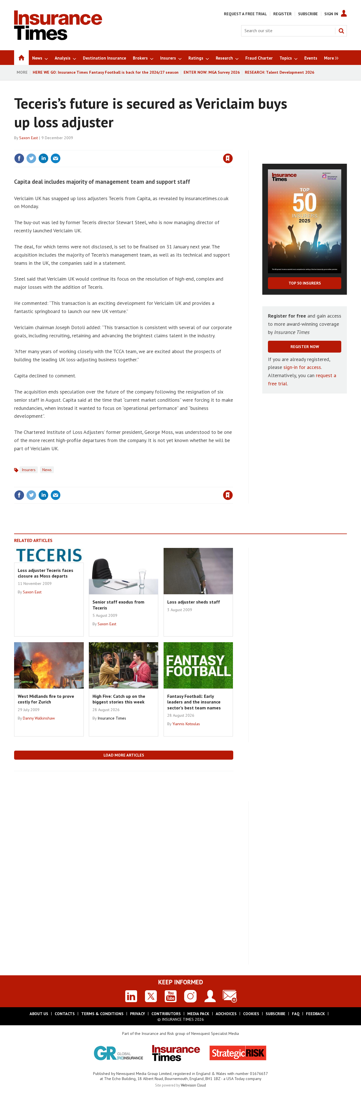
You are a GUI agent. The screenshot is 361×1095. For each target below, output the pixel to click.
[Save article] (228, 158)
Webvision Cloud (193, 1085)
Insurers (29, 469)
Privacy (137, 1013)
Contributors (166, 1013)
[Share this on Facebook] (19, 158)
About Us (39, 1013)
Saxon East (28, 137)
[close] (232, 146)
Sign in (162, 146)
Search (341, 30)
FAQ (296, 1013)
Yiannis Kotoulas (186, 723)
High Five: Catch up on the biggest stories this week (119, 699)
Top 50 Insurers (305, 283)
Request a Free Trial (245, 14)
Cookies (251, 1013)
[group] (330, 57)
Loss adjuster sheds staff (193, 602)
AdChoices (226, 1013)
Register (282, 14)
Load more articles (124, 755)
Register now (304, 346)
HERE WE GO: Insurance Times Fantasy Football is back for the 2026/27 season (106, 72)
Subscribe (308, 14)
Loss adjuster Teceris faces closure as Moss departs (45, 573)
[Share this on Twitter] (31, 158)
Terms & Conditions (102, 1013)
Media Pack (198, 1013)
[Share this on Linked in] (43, 158)
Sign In (331, 14)
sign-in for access (302, 367)
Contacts (65, 1013)
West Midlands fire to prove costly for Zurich (46, 699)
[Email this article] (55, 158)
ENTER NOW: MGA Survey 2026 (212, 72)
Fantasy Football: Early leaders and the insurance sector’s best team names (194, 702)
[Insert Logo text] (58, 38)
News (47, 469)
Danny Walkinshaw (39, 718)
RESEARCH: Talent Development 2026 (279, 72)
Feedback (315, 1013)
